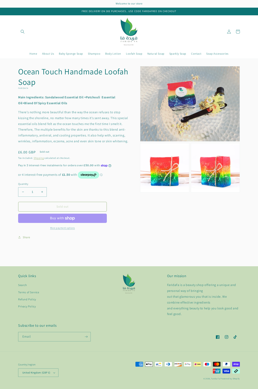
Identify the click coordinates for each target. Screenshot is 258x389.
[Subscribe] (86, 336)
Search (22, 285)
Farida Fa (215, 378)
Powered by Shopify (230, 378)
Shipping (39, 157)
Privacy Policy (27, 306)
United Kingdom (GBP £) (36, 372)
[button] (22, 31)
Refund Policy (27, 299)
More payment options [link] (62, 227)
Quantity (23, 184)
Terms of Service (28, 292)
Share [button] (26, 237)
